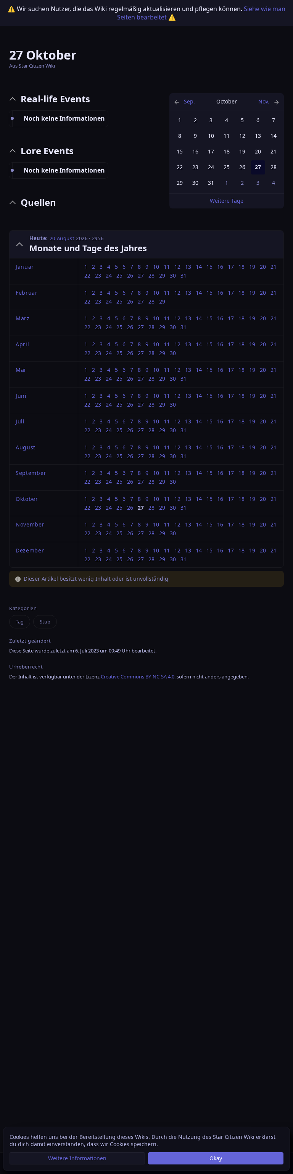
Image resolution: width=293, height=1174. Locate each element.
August (25, 447)
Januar (25, 266)
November (30, 524)
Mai (21, 369)
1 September (189, 101)
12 (242, 135)
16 (195, 151)
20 (258, 151)
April (22, 344)
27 (141, 275)
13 (258, 135)
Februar (27, 292)
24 (211, 167)
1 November (263, 101)
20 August (62, 238)
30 (195, 182)
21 (273, 151)
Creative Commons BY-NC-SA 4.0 (137, 676)
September (31, 472)
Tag (20, 621)
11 (227, 135)
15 (180, 151)
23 (195, 167)
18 (227, 151)
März (23, 318)
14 (273, 135)
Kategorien (23, 608)
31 (211, 182)
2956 (98, 238)
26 (242, 167)
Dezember (30, 550)
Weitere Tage (226, 200)
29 (180, 182)
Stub (45, 621)
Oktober (27, 498)
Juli (20, 421)
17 (211, 151)
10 (211, 135)
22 (180, 167)
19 (242, 151)
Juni (21, 395)
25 (227, 167)
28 (273, 167)
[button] (77, 1158)
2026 (82, 238)
